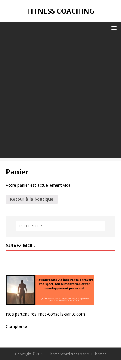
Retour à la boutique (31, 199)
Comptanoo (17, 326)
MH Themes (96, 353)
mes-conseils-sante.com (61, 314)
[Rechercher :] (60, 226)
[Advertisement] (60, 97)
